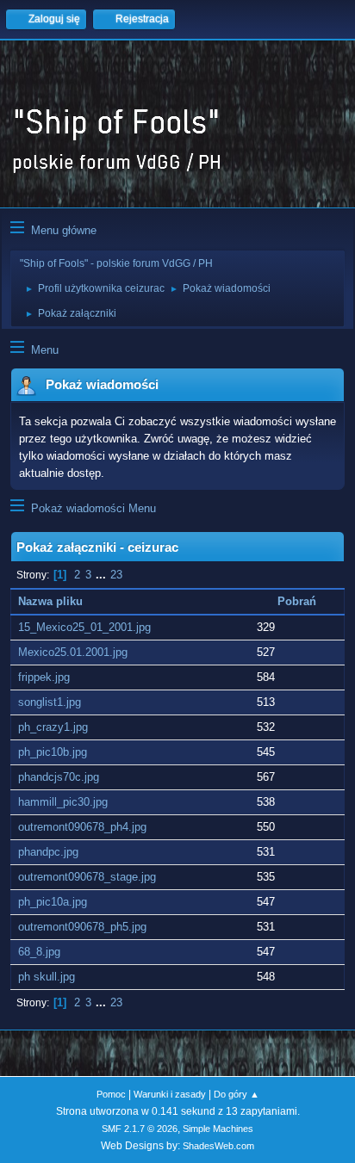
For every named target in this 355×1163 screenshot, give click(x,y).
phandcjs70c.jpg (58, 776)
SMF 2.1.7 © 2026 (140, 1128)
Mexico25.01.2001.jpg (73, 652)
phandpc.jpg (48, 851)
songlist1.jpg (49, 702)
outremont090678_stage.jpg (87, 876)
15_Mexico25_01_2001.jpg (84, 627)
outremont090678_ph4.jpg (82, 826)
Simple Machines (218, 1128)
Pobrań (296, 601)
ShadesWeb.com (218, 1146)
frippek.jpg (44, 677)
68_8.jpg (39, 951)
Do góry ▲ (236, 1094)
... (102, 574)
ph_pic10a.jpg (52, 901)
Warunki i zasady (170, 1094)
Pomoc (111, 1094)
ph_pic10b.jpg (52, 751)
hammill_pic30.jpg (63, 801)
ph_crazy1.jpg (53, 727)
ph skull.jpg (46, 976)
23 (116, 574)
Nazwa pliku (50, 601)
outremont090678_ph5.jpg (82, 926)
